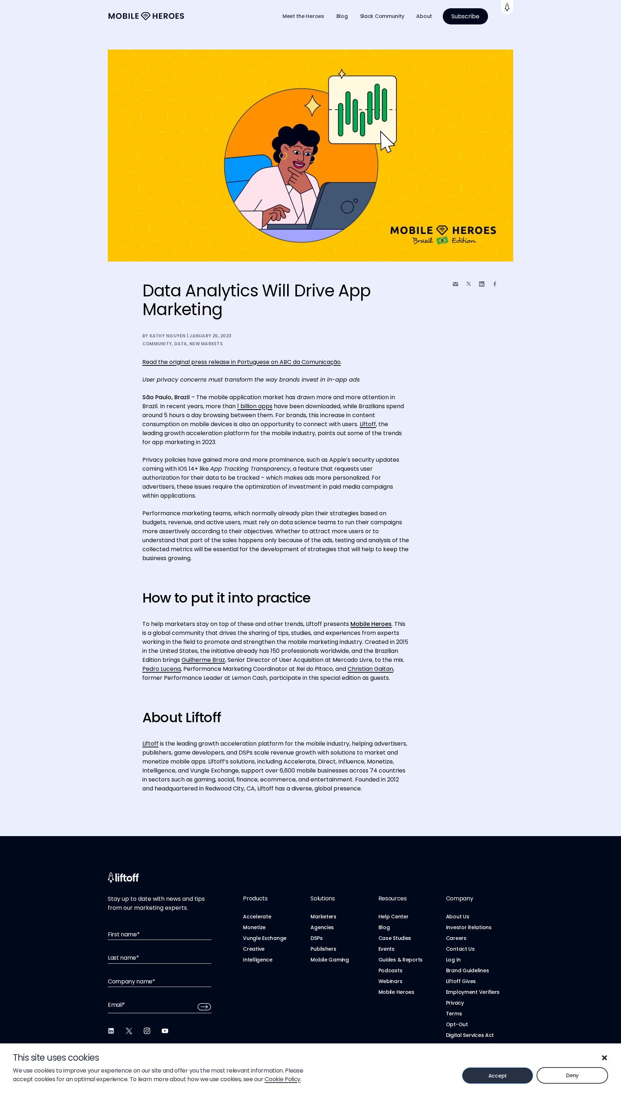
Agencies (322, 927)
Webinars (390, 981)
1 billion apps (254, 406)
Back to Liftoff (507, 7)
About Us (457, 916)
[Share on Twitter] (468, 284)
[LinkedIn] (111, 1031)
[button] (604, 1057)
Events (386, 949)
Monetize (254, 927)
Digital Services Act (470, 1035)
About (424, 16)
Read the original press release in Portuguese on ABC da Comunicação (241, 362)
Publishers (323, 949)
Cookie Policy (282, 1079)
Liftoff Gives (461, 981)
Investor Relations (469, 927)
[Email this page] (455, 284)
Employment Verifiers (473, 992)
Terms (454, 1013)
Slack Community (382, 16)
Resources (392, 898)
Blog (342, 16)
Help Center (393, 916)
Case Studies (394, 938)
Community (157, 344)
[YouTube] (165, 1031)
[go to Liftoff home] (146, 16)
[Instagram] (147, 1031)
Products (255, 898)
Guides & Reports (400, 959)
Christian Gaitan (370, 669)
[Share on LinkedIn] (481, 284)
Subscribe (465, 16)
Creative (253, 949)
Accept (497, 1075)
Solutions (322, 898)
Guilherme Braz (203, 660)
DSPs (316, 938)
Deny (572, 1075)
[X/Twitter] (129, 1031)
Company (459, 898)
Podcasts (390, 970)
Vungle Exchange (264, 938)
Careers (456, 938)
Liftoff (368, 424)
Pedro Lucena (161, 669)
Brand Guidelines (467, 970)
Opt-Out (457, 1024)
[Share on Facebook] (495, 284)
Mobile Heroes (396, 992)
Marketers (323, 916)
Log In (453, 959)
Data (180, 344)
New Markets (206, 344)
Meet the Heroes (303, 16)
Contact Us (460, 949)
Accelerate (257, 916)
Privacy (455, 1002)
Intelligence (257, 959)
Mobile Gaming (329, 959)
